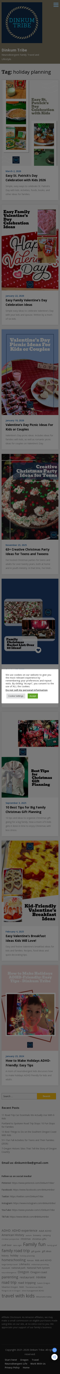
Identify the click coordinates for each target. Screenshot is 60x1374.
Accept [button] (33, 695)
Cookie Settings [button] (15, 695)
